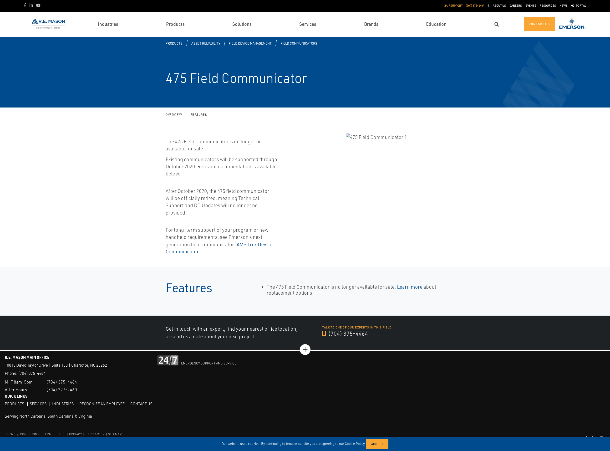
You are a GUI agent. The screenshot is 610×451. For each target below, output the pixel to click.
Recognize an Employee (102, 403)
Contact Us (141, 403)
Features (198, 115)
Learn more (409, 287)
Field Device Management (250, 43)
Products (174, 43)
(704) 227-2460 (61, 389)
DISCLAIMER (95, 434)
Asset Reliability (205, 43)
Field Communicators (298, 43)
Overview (174, 115)
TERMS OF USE (54, 434)
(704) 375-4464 (347, 333)
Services (38, 403)
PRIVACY (75, 434)
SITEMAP (115, 434)
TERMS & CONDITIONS (22, 434)
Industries (63, 403)
